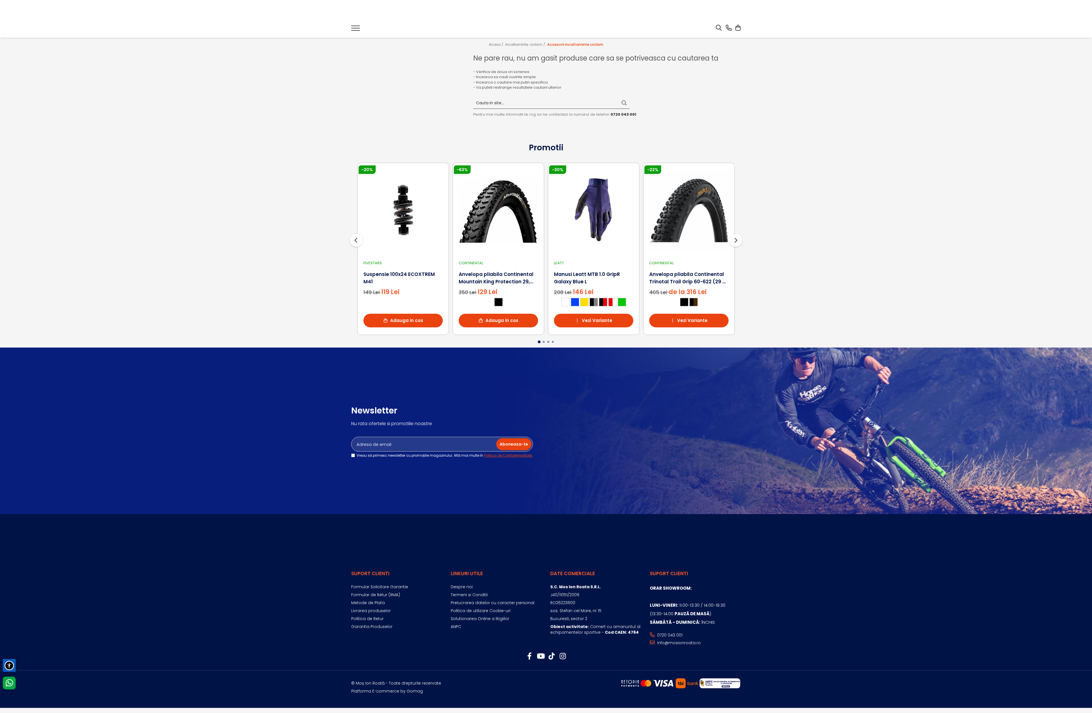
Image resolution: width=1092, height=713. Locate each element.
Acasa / (496, 44)
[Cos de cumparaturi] (738, 28)
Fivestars (372, 263)
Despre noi (462, 587)
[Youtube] (540, 656)
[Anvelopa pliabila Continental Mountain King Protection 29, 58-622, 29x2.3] (498, 210)
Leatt (559, 263)
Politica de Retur (367, 618)
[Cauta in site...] (719, 28)
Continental (471, 263)
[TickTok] (552, 656)
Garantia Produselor (371, 626)
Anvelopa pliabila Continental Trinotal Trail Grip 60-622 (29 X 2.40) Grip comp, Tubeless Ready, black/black (687, 278)
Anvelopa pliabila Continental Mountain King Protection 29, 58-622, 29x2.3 (496, 278)
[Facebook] (529, 656)
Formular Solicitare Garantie (379, 587)
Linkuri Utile (467, 573)
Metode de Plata (368, 603)
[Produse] (355, 30)
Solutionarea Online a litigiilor (480, 618)
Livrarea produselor (371, 611)
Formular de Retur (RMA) (375, 595)
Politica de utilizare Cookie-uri (480, 611)
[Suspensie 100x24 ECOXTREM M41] (403, 210)
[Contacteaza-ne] (729, 28)
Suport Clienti (370, 573)
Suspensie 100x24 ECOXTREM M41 (399, 278)
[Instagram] (563, 656)
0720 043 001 (669, 635)
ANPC (456, 626)
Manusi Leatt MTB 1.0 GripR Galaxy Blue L (587, 278)
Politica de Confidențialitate (508, 455)
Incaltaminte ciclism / (525, 44)
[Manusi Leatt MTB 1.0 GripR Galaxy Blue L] (593, 210)
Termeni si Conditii (469, 595)
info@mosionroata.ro (678, 643)
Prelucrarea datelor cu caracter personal (492, 603)
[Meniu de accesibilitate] (9, 665)
